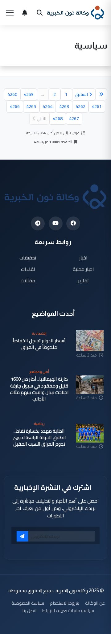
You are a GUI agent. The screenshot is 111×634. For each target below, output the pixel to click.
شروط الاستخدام (64, 603)
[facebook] (73, 223)
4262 (80, 106)
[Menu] (10, 12)
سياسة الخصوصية (27, 603)
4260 (12, 94)
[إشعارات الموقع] (24, 12)
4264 (47, 106)
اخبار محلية (83, 268)
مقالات (28, 280)
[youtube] (56, 223)
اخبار (83, 257)
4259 (29, 94)
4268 (58, 118)
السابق (81, 94)
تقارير (83, 280)
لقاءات (28, 268)
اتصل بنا (29, 610)
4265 (31, 106)
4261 (97, 106)
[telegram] (38, 223)
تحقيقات (27, 257)
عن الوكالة (95, 603)
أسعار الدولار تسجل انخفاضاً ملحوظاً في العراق (39, 344)
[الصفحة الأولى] (101, 94)
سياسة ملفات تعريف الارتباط (68, 610)
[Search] (39, 12)
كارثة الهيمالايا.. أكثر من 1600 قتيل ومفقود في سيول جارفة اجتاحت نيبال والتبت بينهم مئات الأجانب (39, 389)
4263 (64, 106)
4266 (15, 106)
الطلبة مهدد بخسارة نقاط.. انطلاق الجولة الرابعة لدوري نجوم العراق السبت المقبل (39, 438)
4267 (74, 118)
